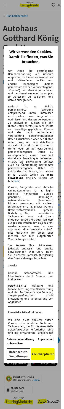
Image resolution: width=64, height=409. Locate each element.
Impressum (45, 339)
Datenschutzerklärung (20, 339)
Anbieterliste (15, 343)
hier (16, 181)
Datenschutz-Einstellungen (18, 354)
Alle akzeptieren (42, 354)
